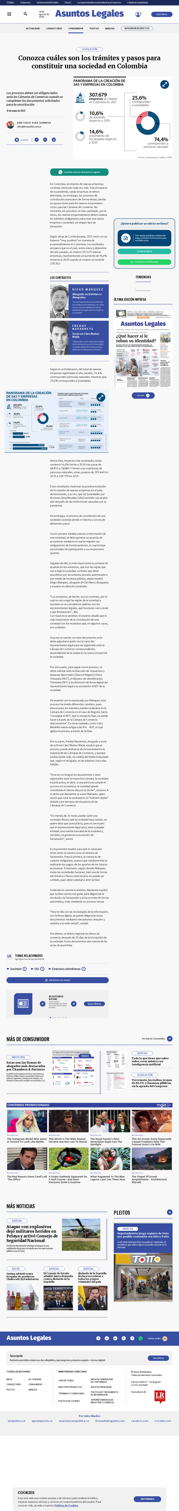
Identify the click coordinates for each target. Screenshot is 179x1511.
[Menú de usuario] (138, 14)
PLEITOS (94, 28)
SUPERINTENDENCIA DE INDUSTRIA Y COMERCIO (102, 1401)
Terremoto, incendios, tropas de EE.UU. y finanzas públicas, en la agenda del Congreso (152, 1083)
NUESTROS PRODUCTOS (70, 1387)
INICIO (9, 1379)
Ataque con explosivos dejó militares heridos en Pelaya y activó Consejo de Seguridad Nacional (32, 1233)
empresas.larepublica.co (74, 1420)
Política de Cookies (66, 1505)
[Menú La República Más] (9, 14)
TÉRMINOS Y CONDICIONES (71, 1393)
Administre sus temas (59, 980)
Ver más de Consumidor (153, 1038)
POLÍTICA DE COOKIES (69, 1401)
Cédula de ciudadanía (137, 2)
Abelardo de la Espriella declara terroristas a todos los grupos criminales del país (92, 1277)
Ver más (140, 395)
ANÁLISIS (109, 28)
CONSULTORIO (54, 28)
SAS (36, 968)
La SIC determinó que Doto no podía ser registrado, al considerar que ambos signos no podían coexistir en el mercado (141, 1245)
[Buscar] (25, 14)
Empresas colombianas (66, 968)
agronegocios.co (42, 1420)
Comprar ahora (144, 251)
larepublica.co (16, 1420)
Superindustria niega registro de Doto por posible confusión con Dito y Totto (143, 1235)
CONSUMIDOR (75, 28)
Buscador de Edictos (137, 28)
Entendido (147, 1499)
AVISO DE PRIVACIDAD (101, 1387)
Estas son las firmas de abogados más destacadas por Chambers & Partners (25, 1066)
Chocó (68, 2)
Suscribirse (161, 14)
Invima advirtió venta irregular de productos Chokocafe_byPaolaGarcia (22, 1276)
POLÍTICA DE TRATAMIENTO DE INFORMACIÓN (104, 1393)
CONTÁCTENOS (66, 1380)
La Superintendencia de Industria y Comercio (99, 2)
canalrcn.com (139, 1420)
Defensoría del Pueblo (47, 2)
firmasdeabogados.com (110, 1420)
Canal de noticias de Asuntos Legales (82, 172)
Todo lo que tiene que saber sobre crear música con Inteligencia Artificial (150, 1061)
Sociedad (16, 968)
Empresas (25, 2)
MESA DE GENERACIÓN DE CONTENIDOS (102, 1380)
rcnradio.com (163, 1420)
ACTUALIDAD (33, 28)
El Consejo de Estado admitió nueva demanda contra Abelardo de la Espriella (58, 1277)
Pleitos (122, 1212)
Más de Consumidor (27, 1039)
